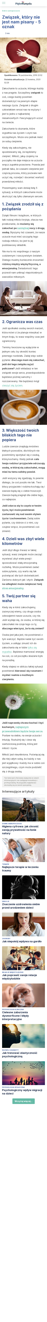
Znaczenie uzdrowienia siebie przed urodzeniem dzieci (21, 906)
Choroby (6, 939)
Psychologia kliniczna (13, 1009)
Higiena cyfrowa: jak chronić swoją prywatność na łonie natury (20, 830)
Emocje (5, 901)
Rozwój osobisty (10, 1050)
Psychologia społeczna (13, 1087)
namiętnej (23, 228)
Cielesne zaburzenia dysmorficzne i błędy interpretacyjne (15, 1016)
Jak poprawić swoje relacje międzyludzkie (19, 977)
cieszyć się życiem (12, 385)
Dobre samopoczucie (11, 11)
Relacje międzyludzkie (13, 972)
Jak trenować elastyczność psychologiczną (19, 1054)
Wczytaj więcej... (24, 1101)
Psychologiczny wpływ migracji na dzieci (22, 1092)
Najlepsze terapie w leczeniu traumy (20, 868)
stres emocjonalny (13, 588)
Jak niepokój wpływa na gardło (22, 941)
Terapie (5, 864)
